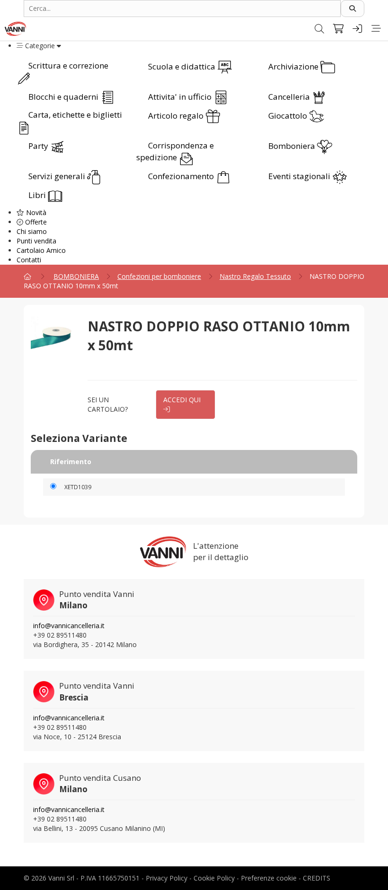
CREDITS (316, 877)
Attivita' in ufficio (180, 96)
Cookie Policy (214, 877)
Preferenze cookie (269, 877)
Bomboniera (292, 145)
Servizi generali (57, 176)
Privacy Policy (166, 877)
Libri (38, 195)
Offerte (35, 221)
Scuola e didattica (182, 66)
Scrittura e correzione (68, 65)
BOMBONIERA (76, 276)
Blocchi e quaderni (64, 96)
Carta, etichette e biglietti (75, 114)
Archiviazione (294, 66)
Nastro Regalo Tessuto (255, 276)
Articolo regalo (176, 115)
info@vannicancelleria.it (69, 625)
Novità (35, 212)
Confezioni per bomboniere (159, 276)
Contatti (29, 259)
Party (39, 145)
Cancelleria (290, 96)
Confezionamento (182, 176)
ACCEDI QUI (182, 399)
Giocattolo (288, 115)
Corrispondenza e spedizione (175, 151)
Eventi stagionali (300, 176)
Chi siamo (32, 231)
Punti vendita (36, 240)
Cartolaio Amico (41, 250)
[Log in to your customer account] (357, 29)
